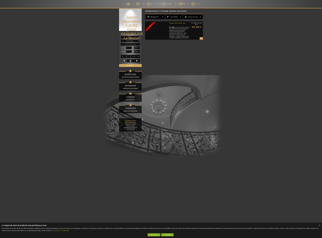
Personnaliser (167, 235)
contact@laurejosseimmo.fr (130, 127)
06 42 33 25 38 (130, 98)
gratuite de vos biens (130, 87)
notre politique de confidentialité (60, 230)
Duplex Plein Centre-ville (177, 23)
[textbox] (130, 44)
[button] (123, 56)
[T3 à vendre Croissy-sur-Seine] (201, 38)
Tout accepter (154, 235)
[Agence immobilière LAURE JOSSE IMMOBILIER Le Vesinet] (132, 38)
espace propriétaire (130, 109)
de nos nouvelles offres (130, 75)
